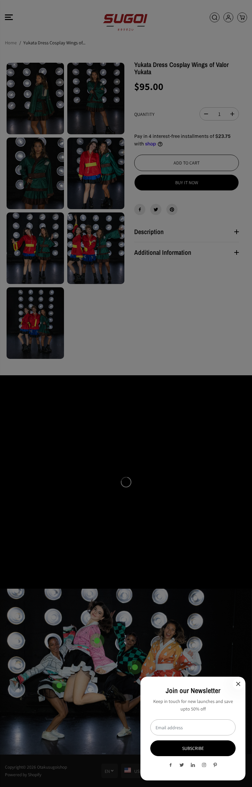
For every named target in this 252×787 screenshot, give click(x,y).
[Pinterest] (215, 765)
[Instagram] (204, 765)
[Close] (238, 684)
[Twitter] (181, 765)
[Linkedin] (193, 765)
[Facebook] (170, 765)
